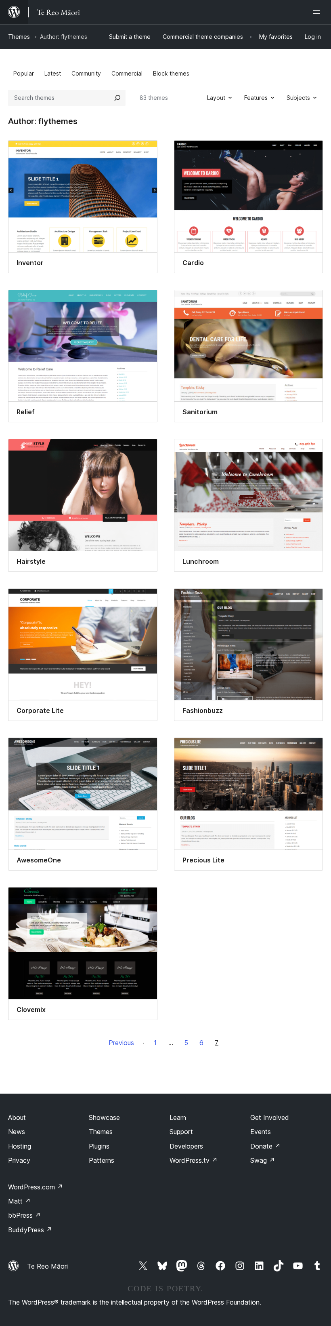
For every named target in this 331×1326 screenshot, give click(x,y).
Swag (262, 1160)
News (16, 1132)
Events (260, 1132)
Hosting (19, 1146)
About (17, 1117)
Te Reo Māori (47, 1266)
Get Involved (269, 1117)
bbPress (24, 1215)
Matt (19, 1201)
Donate (265, 1146)
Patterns (101, 1160)
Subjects (298, 97)
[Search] (117, 98)
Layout (216, 97)
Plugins (99, 1146)
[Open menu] (318, 12)
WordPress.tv (194, 1160)
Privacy (19, 1160)
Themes (19, 36)
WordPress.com (35, 1187)
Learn (178, 1117)
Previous (121, 1043)
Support (181, 1132)
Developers (186, 1146)
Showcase (104, 1117)
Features (256, 97)
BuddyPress (30, 1230)
